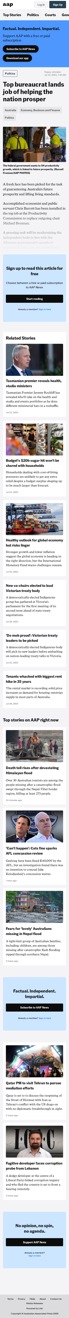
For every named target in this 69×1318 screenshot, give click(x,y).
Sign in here (45, 309)
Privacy (21, 1299)
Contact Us (56, 1299)
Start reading (34, 299)
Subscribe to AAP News (20, 49)
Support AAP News (34, 1242)
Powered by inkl (34, 1308)
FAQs (32, 1299)
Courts (50, 14)
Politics (33, 14)
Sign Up (57, 4)
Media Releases (34, 1303)
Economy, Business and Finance (40, 110)
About (43, 1299)
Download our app (17, 58)
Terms (10, 1299)
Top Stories (12, 14)
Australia (10, 110)
